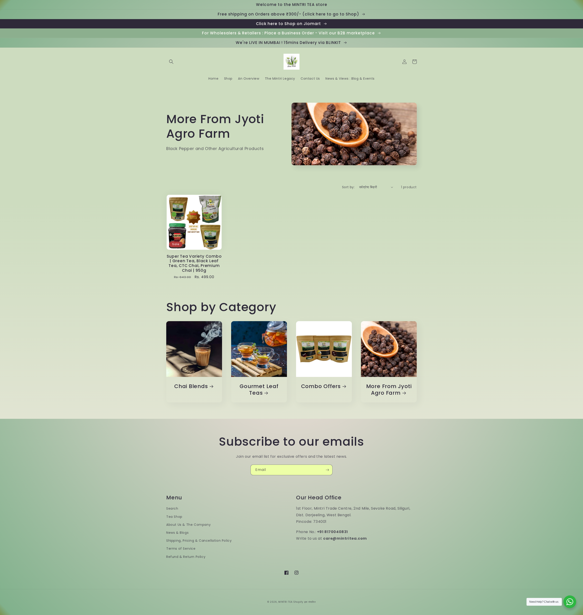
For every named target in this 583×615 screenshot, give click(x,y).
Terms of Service (181, 548)
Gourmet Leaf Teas (259, 389)
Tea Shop (174, 516)
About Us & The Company (188, 524)
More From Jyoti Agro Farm (389, 389)
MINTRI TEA (285, 602)
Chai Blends (191, 386)
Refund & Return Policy (185, 556)
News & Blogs (177, 532)
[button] (171, 62)
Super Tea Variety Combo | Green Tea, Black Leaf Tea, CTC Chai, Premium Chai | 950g (194, 263)
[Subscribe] (327, 470)
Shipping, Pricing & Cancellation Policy (199, 540)
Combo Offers (321, 386)
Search (172, 508)
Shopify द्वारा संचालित (304, 602)
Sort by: (348, 187)
